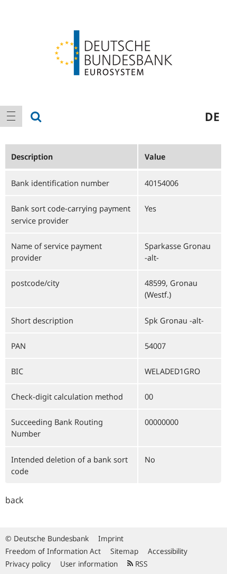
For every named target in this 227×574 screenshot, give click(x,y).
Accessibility (167, 551)
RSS (140, 564)
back (14, 500)
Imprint (111, 538)
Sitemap (124, 551)
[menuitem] (11, 116)
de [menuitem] (212, 116)
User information (89, 564)
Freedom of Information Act (53, 551)
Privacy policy (28, 564)
